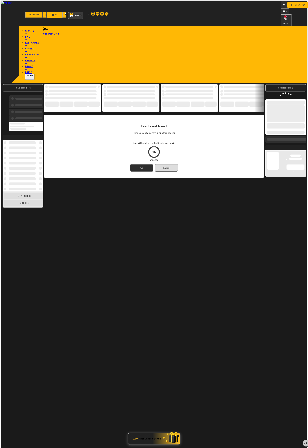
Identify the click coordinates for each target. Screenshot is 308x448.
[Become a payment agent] (284, 4)
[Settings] (285, 19)
